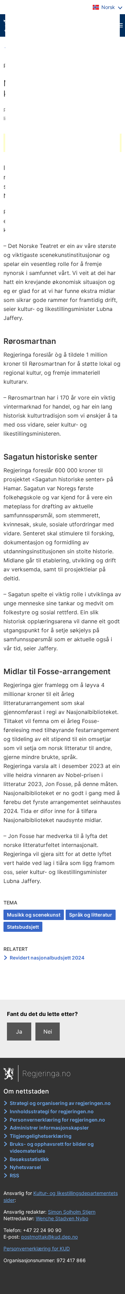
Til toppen (62, 989)
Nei (47, 1031)
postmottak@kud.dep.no (49, 1237)
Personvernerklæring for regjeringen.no (57, 1120)
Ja (19, 1031)
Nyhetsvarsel (25, 1167)
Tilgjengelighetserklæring (41, 1136)
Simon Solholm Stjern (71, 1212)
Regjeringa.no (46, 1073)
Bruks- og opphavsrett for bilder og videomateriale (52, 1147)
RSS (14, 1175)
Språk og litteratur (90, 915)
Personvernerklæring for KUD (36, 1248)
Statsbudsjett (23, 927)
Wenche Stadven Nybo (62, 1218)
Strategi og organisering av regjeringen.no (60, 1103)
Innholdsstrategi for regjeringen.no (52, 1111)
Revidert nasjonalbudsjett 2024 (47, 958)
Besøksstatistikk (29, 1159)
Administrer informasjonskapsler (49, 1128)
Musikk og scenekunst (33, 915)
